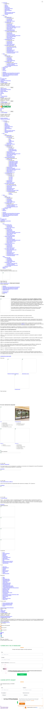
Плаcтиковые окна (6, 579)
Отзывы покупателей (9, 8)
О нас (6, 4)
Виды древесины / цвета (11, 27)
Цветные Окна (5, 596)
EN (1, 95)
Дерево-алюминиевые (11, 60)
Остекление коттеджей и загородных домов (11, 594)
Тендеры (8, 607)
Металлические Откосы (7, 595)
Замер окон (5, 566)
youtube (3, 78)
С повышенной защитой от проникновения (11, 587)
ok (0, 78)
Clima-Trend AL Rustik (13, 165)
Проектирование (6, 567)
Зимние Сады (5, 67)
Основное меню (5, 291)
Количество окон (26, 692)
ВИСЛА (23, 323)
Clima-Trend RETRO (12, 149)
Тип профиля (3, 692)
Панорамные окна (10, 50)
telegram (3, 79)
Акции (4, 69)
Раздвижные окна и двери (7, 592)
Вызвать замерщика (4, 91)
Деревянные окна (8, 144)
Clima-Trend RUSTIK (13, 150)
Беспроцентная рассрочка (7, 604)
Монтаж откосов (6, 570)
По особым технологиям (9, 45)
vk (0, 77)
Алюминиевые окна (8, 39)
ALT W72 (11, 176)
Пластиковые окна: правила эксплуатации (10, 214)
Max (36, 707)
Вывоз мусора (5, 571)
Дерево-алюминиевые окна (10, 30)
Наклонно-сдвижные (11, 64)
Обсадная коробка (6, 573)
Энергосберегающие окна (11, 47)
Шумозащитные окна (11, 188)
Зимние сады (5, 599)
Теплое (10, 193)
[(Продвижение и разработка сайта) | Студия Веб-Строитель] (5, 622)
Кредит (4, 605)
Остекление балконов (11, 52)
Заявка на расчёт (3, 88)
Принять (22, 703)
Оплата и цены (3, 90)
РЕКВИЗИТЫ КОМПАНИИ (5, 356)
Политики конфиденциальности (36, 670)
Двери (4, 53)
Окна (4, 15)
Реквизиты (5, 554)
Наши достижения (8, 10)
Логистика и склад (25, 373)
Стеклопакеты (5, 593)
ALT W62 (11, 177)
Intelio (10, 142)
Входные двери (7, 55)
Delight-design (11, 141)
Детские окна (9, 187)
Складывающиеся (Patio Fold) (12, 65)
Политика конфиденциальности (6, 616)
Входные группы (8, 66)
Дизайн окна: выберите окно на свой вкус (10, 74)
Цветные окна (9, 186)
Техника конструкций (11, 25)
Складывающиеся (20, 424)
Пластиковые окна (8, 17)
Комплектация (9, 20)
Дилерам (6, 14)
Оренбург (2, 81)
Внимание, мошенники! (4, 464)
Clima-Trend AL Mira (12, 164)
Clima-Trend (11, 148)
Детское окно (5, 581)
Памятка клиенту (6, 75)
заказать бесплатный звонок (5, 80)
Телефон (2, 657)
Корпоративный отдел (9, 13)
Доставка (4, 568)
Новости (6, 5)
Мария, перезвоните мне (4, 283)
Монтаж (4, 569)
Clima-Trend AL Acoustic (13, 161)
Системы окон (9, 19)
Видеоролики (7, 7)
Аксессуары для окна (11, 29)
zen (1, 79)
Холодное (11, 194)
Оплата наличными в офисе (8, 602)
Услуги (1, 92)
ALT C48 (10, 178)
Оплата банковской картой (7, 603)
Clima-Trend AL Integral (13, 163)
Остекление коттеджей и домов (12, 51)
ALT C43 (10, 179)
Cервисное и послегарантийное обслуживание (11, 213)
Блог (5, 11)
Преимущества (9, 24)
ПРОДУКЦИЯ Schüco (7, 598)
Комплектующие (6, 591)
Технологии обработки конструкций (13, 26)
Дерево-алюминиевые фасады (8, 586)
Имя (2, 652)
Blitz (10, 139)
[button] (1, 94)
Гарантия (4, 212)
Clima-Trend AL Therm (13, 166)
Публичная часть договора (7, 562)
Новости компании (6, 553)
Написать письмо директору (10, 12)
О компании (5, 2)
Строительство (17, 389)
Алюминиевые (9, 59)
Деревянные (9, 57)
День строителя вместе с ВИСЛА (6, 481)
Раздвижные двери (8, 61)
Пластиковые (9, 58)
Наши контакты (5, 563)
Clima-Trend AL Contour (13, 162)
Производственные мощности (13, 373)
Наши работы (7, 9)
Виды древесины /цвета (11, 36)
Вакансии (6, 6)
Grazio (10, 140)
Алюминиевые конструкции (8, 585)
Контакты (4, 70)
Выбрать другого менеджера (14, 283)
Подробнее (2, 468)
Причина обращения (8, 662)
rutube (5, 78)
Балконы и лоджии (6, 588)
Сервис (4, 572)
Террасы (4, 68)
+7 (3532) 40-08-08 (3, 82)
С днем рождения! (3, 498)
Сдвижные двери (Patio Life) (12, 63)
